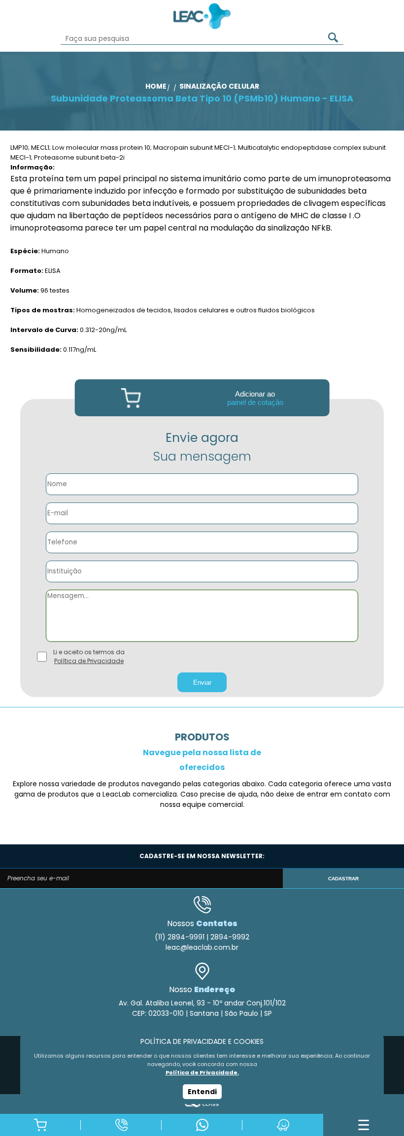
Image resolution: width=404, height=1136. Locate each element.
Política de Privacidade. (202, 1072)
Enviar (202, 682)
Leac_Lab (202, 16)
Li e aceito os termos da (89, 656)
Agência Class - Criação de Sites (202, 1104)
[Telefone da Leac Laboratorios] (121, 1125)
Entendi (202, 1092)
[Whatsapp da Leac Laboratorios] (202, 1125)
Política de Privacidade (89, 661)
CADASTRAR (343, 878)
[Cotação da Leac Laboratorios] (40, 1125)
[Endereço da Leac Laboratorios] (282, 1125)
